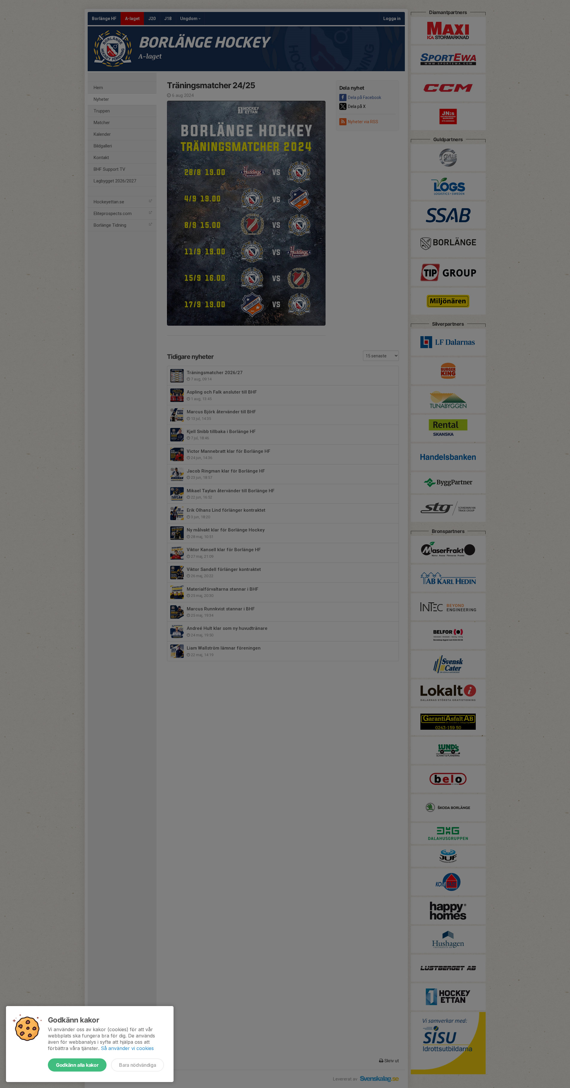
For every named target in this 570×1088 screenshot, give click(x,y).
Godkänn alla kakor (77, 1065)
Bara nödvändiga (137, 1065)
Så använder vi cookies (127, 1048)
